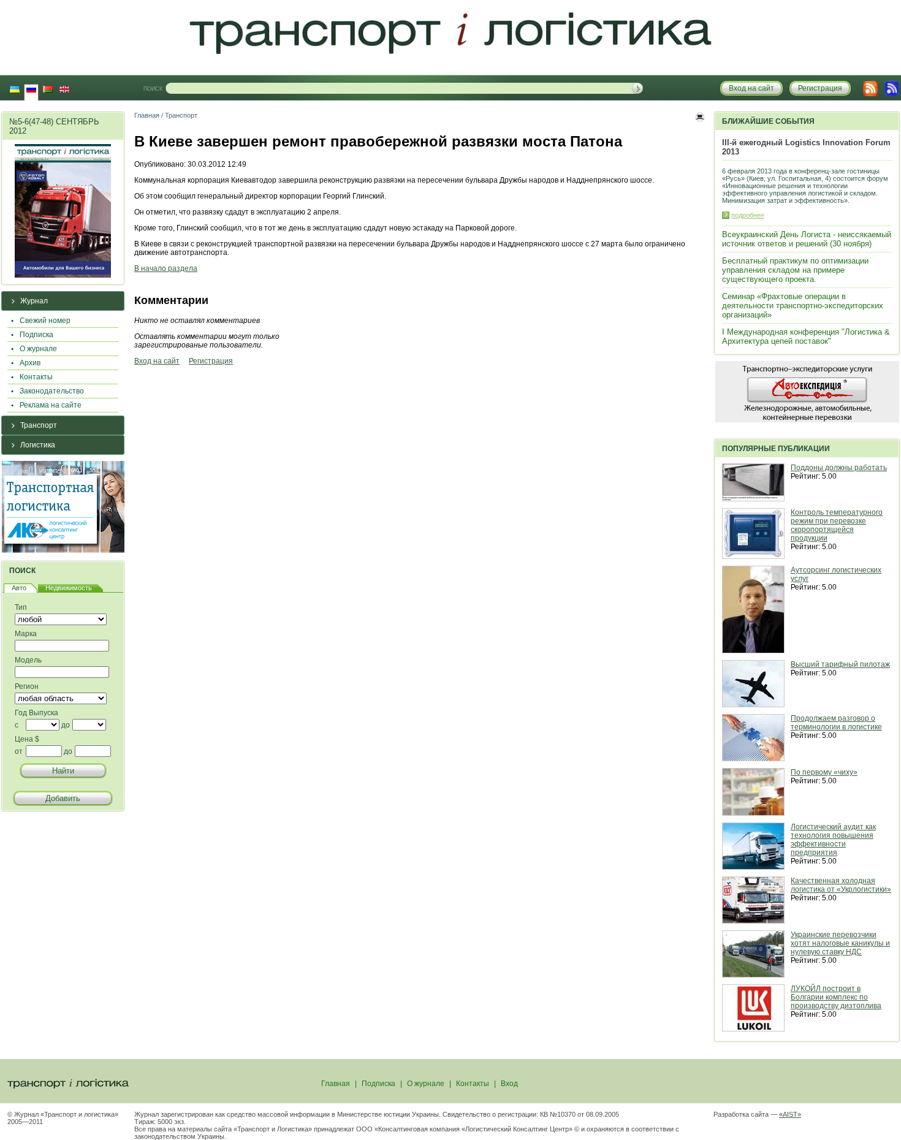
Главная (146, 115)
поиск (152, 89)
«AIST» (790, 1114)
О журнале (38, 348)
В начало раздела (165, 268)
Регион (27, 686)
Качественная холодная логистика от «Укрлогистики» (841, 885)
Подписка (36, 334)
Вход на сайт (157, 361)
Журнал (34, 301)
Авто (19, 587)
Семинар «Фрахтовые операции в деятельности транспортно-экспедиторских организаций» (802, 305)
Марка (26, 633)
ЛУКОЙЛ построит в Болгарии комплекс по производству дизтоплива (836, 997)
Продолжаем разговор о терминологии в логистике (836, 722)
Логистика (37, 445)
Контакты (36, 377)
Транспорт (38, 425)
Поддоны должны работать (839, 467)
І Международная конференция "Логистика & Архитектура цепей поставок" (806, 336)
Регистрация (211, 361)
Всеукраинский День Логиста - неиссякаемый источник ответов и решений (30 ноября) (806, 239)
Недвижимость (68, 587)
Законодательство (52, 391)
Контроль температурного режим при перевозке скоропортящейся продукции (837, 525)
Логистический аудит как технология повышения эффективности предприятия (833, 840)
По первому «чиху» (824, 772)
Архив (30, 363)
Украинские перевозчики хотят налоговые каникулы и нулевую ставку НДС (840, 943)
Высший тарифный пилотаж (840, 664)
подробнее (747, 215)
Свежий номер (45, 320)
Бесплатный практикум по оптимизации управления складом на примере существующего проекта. (795, 270)
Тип (21, 607)
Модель (28, 660)
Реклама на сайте (51, 405)
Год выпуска (36, 713)
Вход (509, 1083)
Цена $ (27, 739)
